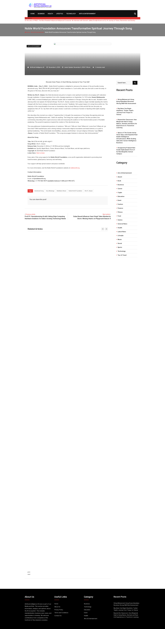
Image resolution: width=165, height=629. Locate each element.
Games (120, 220)
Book (119, 181)
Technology (71, 14)
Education (121, 196)
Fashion (120, 204)
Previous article (30, 214)
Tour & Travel (122, 255)
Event (119, 200)
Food (119, 216)
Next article (106, 214)
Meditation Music (61, 191)
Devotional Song (39, 191)
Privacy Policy (58, 610)
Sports (120, 247)
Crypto (120, 192)
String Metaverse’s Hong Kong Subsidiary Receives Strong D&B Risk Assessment (126, 101)
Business (41, 14)
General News (122, 224)
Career (120, 188)
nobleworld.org (75, 168)
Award (120, 177)
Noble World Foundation (75, 191)
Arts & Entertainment (87, 14)
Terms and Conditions (61, 613)
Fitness (120, 212)
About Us (57, 607)
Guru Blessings (50, 191)
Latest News (122, 232)
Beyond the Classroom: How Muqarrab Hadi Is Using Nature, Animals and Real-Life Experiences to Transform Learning (126, 123)
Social (120, 243)
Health (50, 14)
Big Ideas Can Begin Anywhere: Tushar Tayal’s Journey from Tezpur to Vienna (124, 111)
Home (32, 14)
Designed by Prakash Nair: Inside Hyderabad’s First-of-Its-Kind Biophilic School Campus (126, 151)
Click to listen (40, 153)
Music (120, 239)
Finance (120, 208)
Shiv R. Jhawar (89, 191)
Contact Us (57, 615)
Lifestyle (59, 14)
